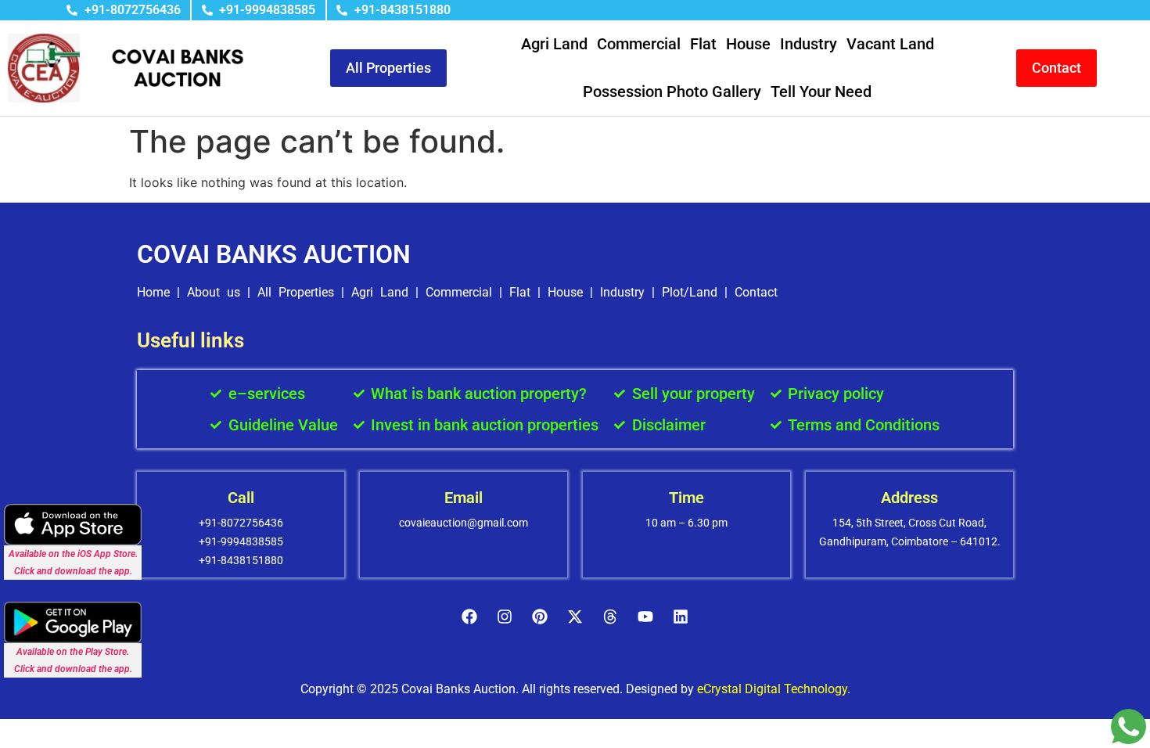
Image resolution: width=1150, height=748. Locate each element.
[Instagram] (504, 616)
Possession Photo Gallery (672, 91)
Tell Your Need (821, 91)
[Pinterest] (539, 616)
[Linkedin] (680, 616)
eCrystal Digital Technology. (773, 688)
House (748, 43)
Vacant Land (890, 43)
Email (463, 497)
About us (213, 292)
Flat (703, 43)
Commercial (639, 43)
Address (909, 497)
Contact (756, 292)
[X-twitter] (575, 616)
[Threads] (610, 616)
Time (686, 497)
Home (153, 292)
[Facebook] (469, 616)
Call (241, 497)
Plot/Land (689, 292)
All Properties (295, 292)
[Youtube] (645, 616)
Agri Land (554, 43)
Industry (808, 43)
